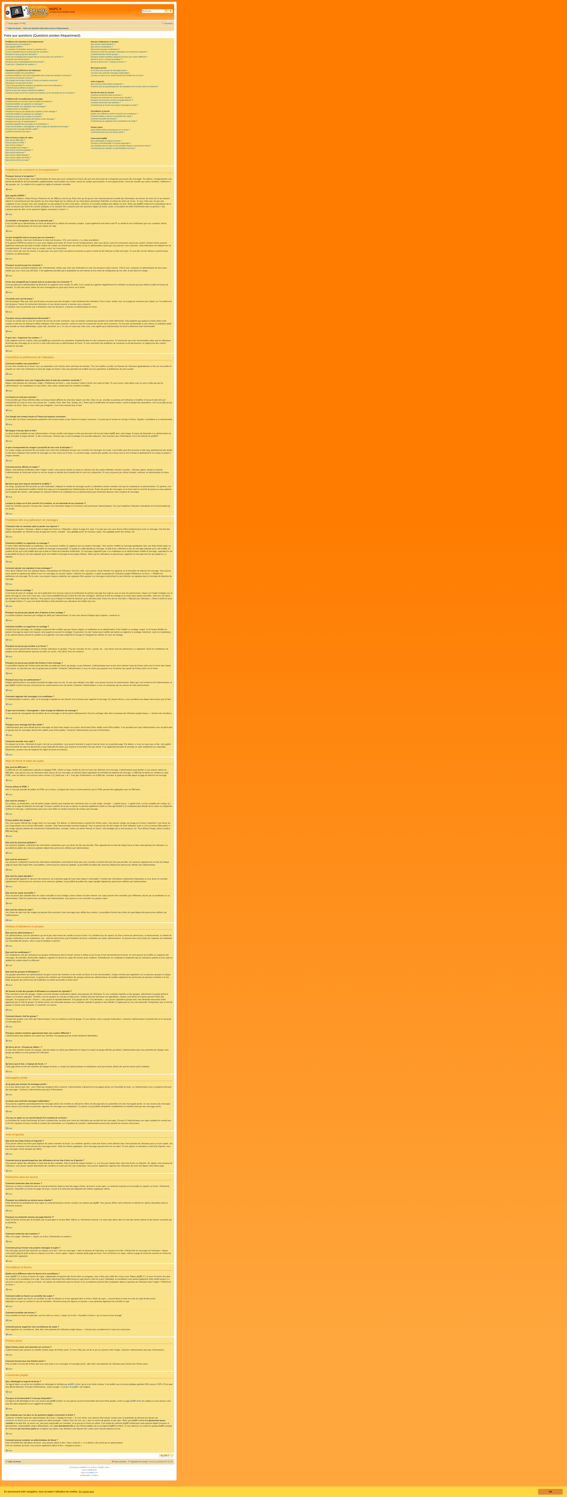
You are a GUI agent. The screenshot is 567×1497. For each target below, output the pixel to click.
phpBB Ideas (135, 1401)
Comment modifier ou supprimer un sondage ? (24, 114)
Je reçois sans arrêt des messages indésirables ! (110, 73)
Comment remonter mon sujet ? (18, 132)
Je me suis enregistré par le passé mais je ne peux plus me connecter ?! (34, 57)
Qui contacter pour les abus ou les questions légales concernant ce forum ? (121, 146)
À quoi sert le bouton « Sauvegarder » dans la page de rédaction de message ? (37, 127)
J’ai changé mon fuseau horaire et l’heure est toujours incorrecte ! (32, 80)
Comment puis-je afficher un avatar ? (20, 88)
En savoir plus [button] (86, 1491)
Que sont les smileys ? (15, 145)
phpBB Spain (92, 1470)
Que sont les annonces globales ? (19, 150)
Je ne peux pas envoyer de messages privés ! (109, 70)
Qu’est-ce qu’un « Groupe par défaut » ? (107, 59)
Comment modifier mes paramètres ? (20, 73)
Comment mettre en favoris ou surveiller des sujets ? (112, 116)
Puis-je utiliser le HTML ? (16, 143)
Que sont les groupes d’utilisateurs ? (105, 49)
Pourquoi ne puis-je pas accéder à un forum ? (24, 116)
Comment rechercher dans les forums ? (106, 95)
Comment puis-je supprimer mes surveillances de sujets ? (114, 121)
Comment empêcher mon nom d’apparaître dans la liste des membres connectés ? (39, 75)
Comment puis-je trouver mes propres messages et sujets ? (114, 105)
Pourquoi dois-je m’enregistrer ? (18, 44)
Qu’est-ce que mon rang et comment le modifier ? (25, 90)
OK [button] (550, 1492)
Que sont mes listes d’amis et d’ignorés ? (107, 84)
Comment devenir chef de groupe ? (105, 54)
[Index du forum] (27, 12)
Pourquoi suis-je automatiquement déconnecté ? (25, 62)
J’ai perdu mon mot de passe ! (18, 59)
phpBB (154, 436)
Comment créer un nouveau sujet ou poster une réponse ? (29, 101)
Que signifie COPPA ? (14, 47)
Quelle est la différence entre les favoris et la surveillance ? (114, 114)
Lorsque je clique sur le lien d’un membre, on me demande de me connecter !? (40, 93)
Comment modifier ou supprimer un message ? (24, 104)
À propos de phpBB (69, 1387)
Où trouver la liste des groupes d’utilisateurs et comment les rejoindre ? (119, 52)
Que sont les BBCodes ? (15, 140)
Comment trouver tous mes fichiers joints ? (108, 132)
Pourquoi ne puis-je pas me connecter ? (22, 54)
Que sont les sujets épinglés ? (18, 155)
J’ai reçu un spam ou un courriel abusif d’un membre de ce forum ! (117, 75)
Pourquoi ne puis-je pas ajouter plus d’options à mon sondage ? (31, 111)
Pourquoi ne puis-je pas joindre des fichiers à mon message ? (30, 119)
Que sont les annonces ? (16, 153)
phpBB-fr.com (93, 1472)
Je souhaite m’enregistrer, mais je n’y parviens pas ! (26, 49)
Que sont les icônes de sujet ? (18, 160)
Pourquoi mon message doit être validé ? (22, 129)
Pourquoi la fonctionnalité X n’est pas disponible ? (111, 143)
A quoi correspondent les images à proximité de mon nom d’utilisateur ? (34, 85)
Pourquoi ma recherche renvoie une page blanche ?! (112, 100)
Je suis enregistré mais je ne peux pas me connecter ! (27, 52)
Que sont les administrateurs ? (103, 44)
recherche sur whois (14, 1420)
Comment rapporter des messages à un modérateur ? (27, 124)
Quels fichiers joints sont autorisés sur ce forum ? (110, 130)
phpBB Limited (74, 1384)
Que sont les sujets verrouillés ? (18, 158)
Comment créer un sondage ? (18, 109)
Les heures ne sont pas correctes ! (19, 78)
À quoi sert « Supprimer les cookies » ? (21, 64)
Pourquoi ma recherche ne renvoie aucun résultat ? (111, 98)
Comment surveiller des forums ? (104, 119)
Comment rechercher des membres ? (106, 103)
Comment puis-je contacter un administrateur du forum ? (113, 148)
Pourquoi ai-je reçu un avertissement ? (21, 122)
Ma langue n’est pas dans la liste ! (19, 83)
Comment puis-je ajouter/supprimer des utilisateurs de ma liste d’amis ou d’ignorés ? (125, 87)
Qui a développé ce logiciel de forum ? (106, 141)
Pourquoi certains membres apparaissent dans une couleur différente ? (119, 57)
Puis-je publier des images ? (17, 148)
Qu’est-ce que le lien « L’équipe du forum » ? (109, 62)
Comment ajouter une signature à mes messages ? (26, 106)
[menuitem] (22, 24)
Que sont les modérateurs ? (102, 47)
